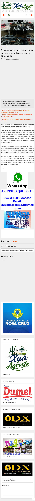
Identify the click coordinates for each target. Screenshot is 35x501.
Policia (6, 47)
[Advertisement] (17, 79)
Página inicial (5, 485)
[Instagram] (26, 15)
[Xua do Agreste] (9, 15)
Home (2, 47)
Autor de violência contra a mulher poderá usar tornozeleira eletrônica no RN (15, 111)
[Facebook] (28, 15)
